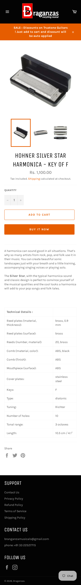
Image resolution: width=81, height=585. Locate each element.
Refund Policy (13, 505)
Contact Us (11, 492)
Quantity (10, 190)
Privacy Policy (13, 498)
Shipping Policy (14, 517)
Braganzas (19, 581)
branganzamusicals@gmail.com (26, 539)
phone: (9, 545)
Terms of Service (15, 511)
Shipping (34, 178)
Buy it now (39, 229)
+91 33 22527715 (25, 545)
